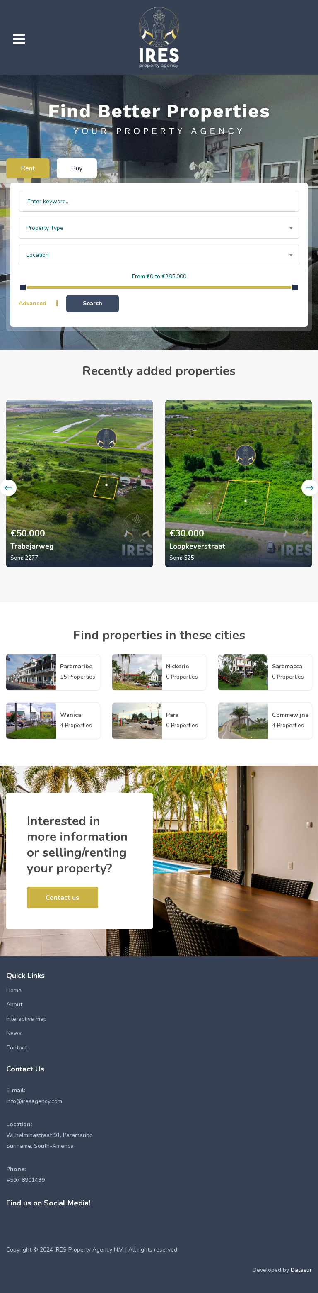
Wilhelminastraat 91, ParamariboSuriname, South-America (49, 1135)
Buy (76, 168)
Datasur (301, 1270)
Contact (16, 1048)
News (14, 1033)
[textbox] (159, 228)
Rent (28, 168)
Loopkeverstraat (38, 546)
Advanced (33, 303)
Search (92, 303)
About (14, 1004)
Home (14, 990)
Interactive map (26, 1019)
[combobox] (159, 228)
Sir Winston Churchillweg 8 (216, 546)
